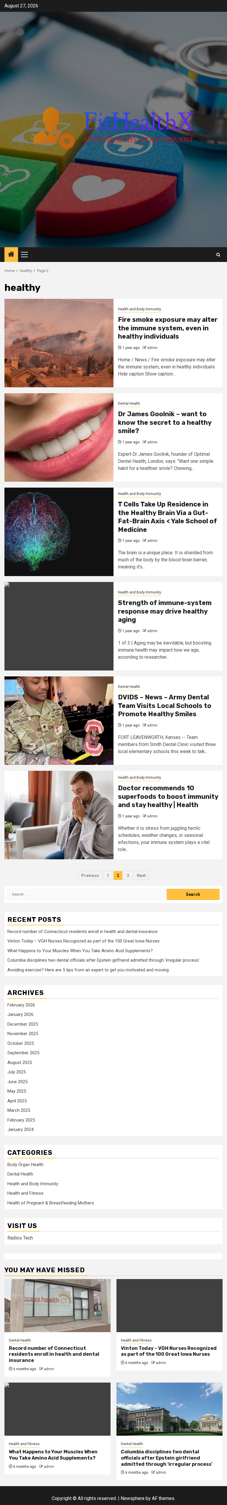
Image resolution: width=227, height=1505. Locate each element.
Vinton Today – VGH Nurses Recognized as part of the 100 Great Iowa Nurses (83, 941)
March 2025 (18, 1110)
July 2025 (16, 1072)
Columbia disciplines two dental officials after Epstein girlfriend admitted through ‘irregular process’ (103, 960)
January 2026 (20, 1014)
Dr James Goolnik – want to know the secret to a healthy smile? (164, 422)
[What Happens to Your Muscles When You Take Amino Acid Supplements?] (57, 1409)
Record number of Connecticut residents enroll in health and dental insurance (82, 931)
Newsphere (133, 1498)
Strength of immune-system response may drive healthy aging (165, 611)
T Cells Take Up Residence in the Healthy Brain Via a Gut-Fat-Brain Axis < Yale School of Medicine (167, 517)
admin (152, 348)
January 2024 (20, 1129)
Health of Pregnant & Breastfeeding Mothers (50, 1203)
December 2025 (22, 1024)
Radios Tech (20, 1238)
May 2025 (16, 1091)
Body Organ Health (25, 1164)
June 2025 (17, 1081)
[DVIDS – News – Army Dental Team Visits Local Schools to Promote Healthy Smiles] (59, 720)
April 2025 (17, 1101)
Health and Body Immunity (139, 309)
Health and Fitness (25, 1193)
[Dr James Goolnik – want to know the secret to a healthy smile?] (59, 437)
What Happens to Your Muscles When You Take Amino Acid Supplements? (80, 950)
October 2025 (20, 1043)
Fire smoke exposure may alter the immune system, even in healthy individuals (168, 328)
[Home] (11, 255)
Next (141, 875)
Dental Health (129, 403)
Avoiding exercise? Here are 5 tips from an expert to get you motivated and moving (88, 970)
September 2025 (23, 1052)
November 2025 (22, 1033)
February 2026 (21, 1005)
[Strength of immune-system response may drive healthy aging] (59, 626)
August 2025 (19, 1062)
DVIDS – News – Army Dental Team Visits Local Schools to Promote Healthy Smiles (164, 705)
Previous (90, 875)
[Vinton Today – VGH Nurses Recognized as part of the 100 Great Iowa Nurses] (169, 1305)
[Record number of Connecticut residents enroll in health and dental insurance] (57, 1305)
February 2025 (21, 1120)
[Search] (218, 254)
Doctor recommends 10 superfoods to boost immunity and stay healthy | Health (168, 796)
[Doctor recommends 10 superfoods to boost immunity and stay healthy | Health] (59, 815)
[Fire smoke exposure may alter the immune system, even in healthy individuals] (59, 343)
